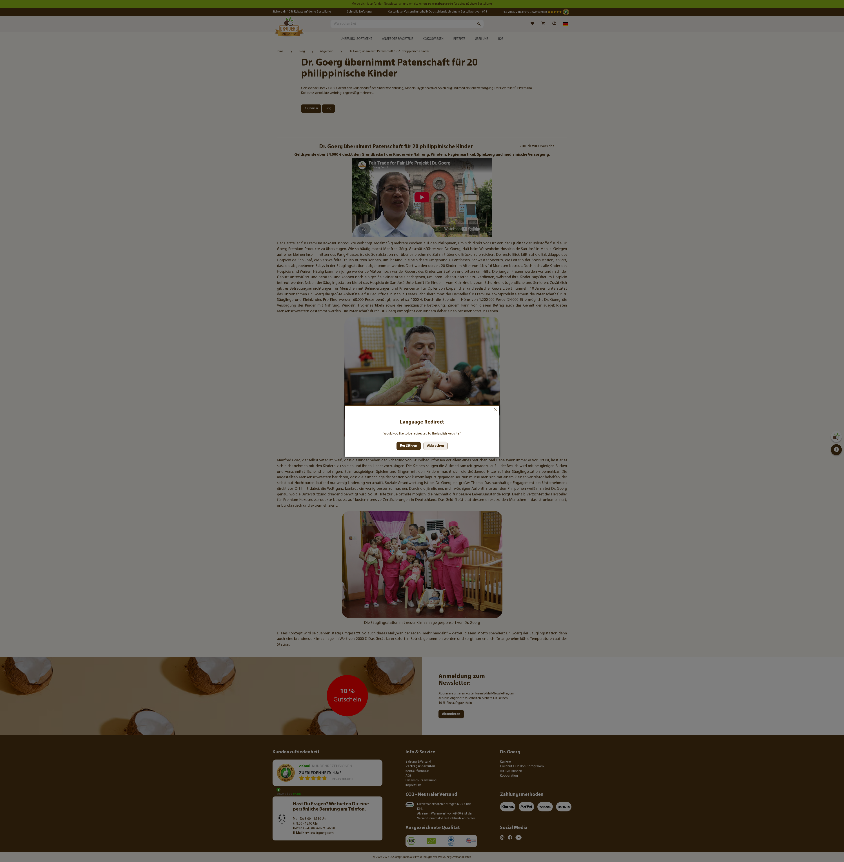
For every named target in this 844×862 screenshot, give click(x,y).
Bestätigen (408, 445)
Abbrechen (495, 409)
